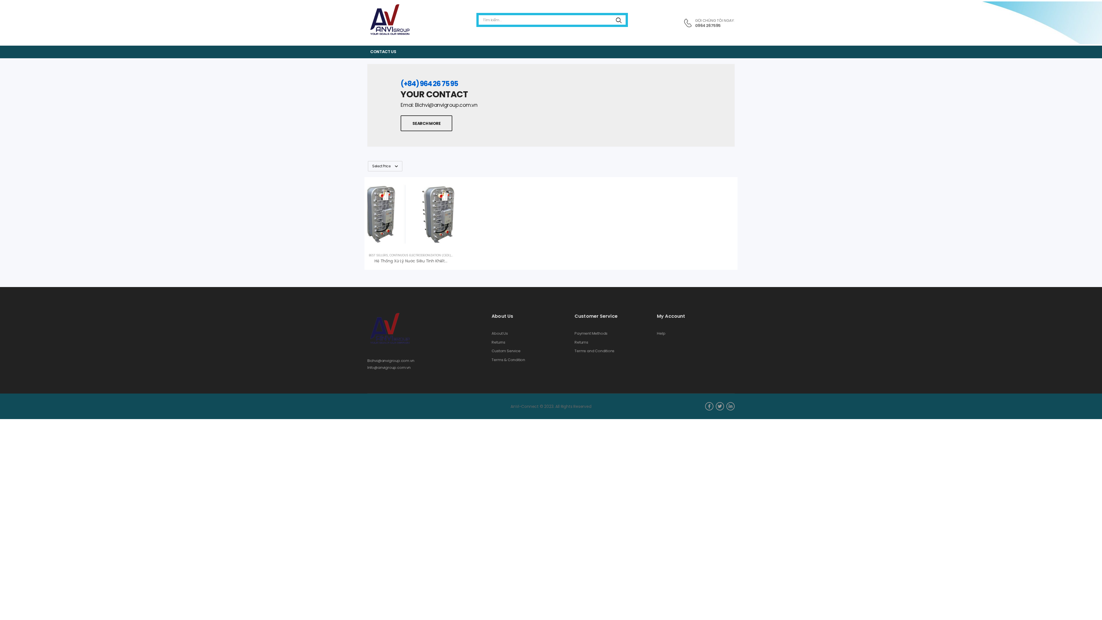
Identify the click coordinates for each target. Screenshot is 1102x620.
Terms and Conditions (594, 351)
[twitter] (720, 406)
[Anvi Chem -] (389, 20)
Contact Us (383, 52)
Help (661, 333)
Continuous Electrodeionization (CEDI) (420, 255)
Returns (498, 342)
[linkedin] (730, 406)
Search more (426, 123)
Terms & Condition (508, 360)
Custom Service (506, 351)
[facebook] (709, 406)
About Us (500, 333)
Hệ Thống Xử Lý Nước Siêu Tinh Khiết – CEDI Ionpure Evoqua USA (436, 261)
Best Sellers (378, 255)
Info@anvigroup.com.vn (389, 367)
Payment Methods (591, 333)
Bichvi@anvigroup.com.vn (390, 360)
